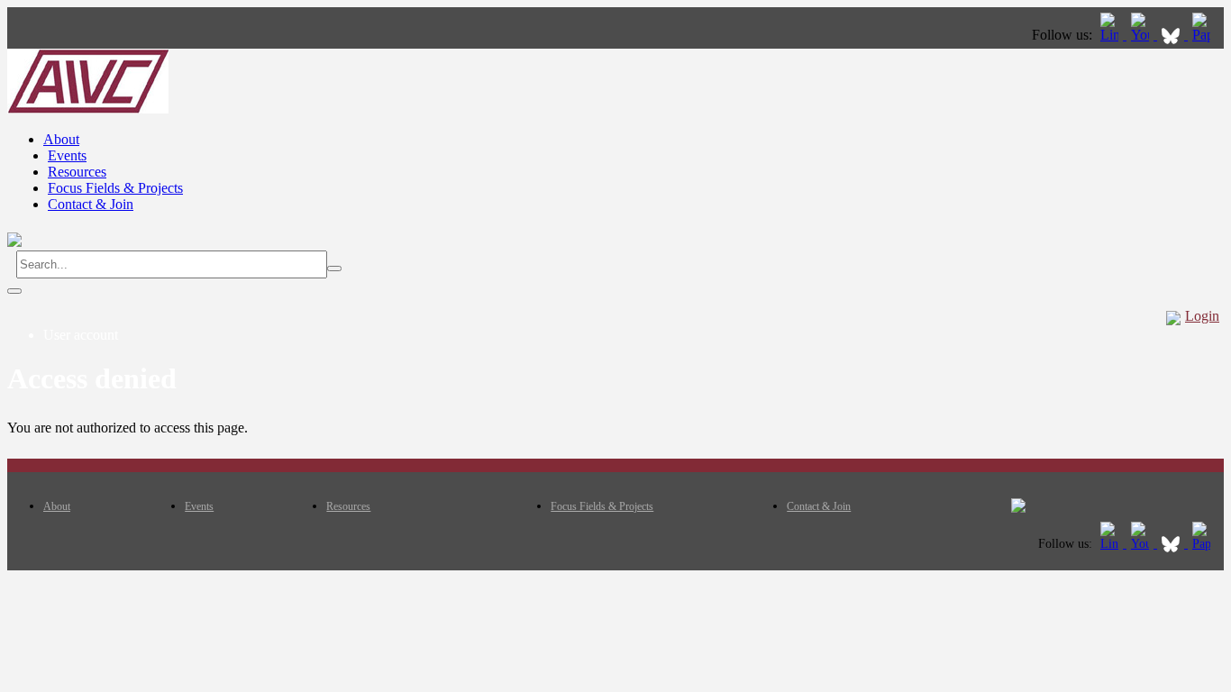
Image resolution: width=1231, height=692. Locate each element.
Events (67, 155)
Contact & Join (90, 204)
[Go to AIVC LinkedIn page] (1111, 34)
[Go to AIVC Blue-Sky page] (1172, 34)
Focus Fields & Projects (115, 188)
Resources (77, 171)
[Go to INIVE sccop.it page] (1206, 34)
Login (1202, 315)
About (61, 139)
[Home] (88, 108)
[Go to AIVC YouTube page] (1141, 34)
